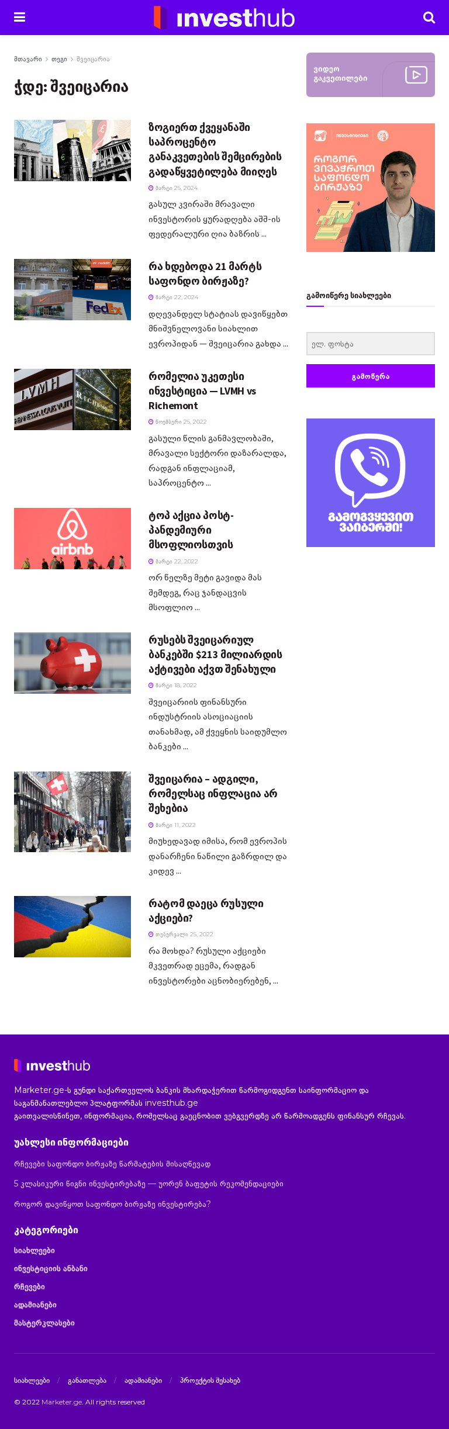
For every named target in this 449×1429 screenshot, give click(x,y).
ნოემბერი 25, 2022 (180, 421)
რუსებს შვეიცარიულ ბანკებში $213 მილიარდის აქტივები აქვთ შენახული (215, 654)
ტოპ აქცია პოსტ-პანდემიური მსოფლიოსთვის (191, 529)
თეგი (59, 58)
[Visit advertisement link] (370, 482)
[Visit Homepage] (224, 17)
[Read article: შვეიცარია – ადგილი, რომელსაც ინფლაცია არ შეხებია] (72, 811)
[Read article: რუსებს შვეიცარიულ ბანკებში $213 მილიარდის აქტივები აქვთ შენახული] (72, 663)
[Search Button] (429, 17)
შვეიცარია (93, 58)
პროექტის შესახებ (210, 1380)
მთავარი (28, 58)
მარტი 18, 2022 (175, 685)
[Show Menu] (19, 17)
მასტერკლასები (44, 1322)
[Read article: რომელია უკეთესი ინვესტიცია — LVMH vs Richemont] (72, 399)
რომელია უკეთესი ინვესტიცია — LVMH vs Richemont (202, 390)
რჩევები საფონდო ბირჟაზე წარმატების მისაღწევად (112, 1163)
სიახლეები (34, 1250)
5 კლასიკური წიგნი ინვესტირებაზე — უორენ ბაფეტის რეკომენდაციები (149, 1183)
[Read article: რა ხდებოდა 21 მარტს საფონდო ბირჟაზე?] (72, 289)
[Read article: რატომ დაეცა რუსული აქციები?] (72, 926)
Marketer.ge (62, 1401)
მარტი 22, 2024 (176, 297)
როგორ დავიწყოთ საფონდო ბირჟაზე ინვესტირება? (112, 1204)
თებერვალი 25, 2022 (183, 934)
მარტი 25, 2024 (176, 188)
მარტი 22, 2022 (176, 561)
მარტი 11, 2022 (175, 825)
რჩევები (29, 1286)
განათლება (87, 1380)
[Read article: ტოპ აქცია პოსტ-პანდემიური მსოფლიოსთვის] (72, 538)
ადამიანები (35, 1304)
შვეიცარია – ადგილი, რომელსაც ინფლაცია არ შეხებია (213, 793)
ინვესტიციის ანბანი (51, 1268)
